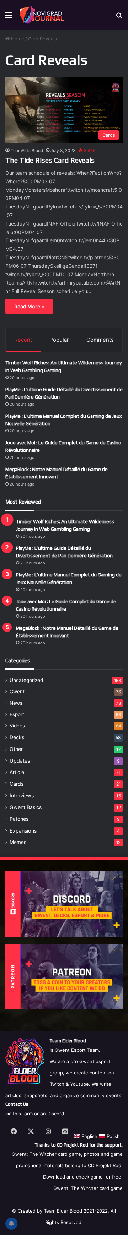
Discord (55, 1113)
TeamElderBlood (27, 150)
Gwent (17, 691)
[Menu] (8, 18)
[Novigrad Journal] (43, 15)
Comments (100, 339)
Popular (59, 339)
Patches (19, 819)
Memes (18, 842)
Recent (23, 339)
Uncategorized (26, 680)
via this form (19, 1113)
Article (17, 772)
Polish (112, 1136)
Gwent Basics (26, 807)
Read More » (29, 306)
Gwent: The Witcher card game (88, 1188)
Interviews (22, 795)
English (88, 1136)
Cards (16, 784)
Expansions (23, 831)
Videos (17, 725)
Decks (17, 737)
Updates (20, 761)
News (16, 703)
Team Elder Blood (63, 1211)
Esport (17, 714)
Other (16, 749)
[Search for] (119, 18)
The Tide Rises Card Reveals (50, 160)
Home (17, 39)
